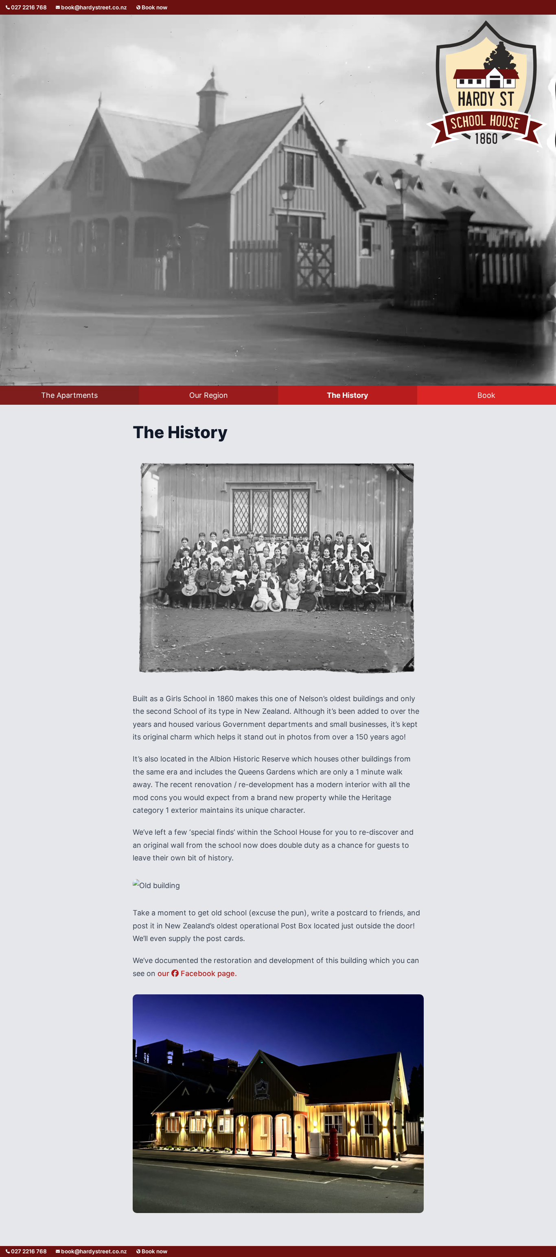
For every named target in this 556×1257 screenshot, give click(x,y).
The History (347, 395)
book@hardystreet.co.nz (94, 7)
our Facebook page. (197, 973)
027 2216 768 (28, 7)
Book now (153, 7)
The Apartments (69, 395)
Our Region (208, 395)
